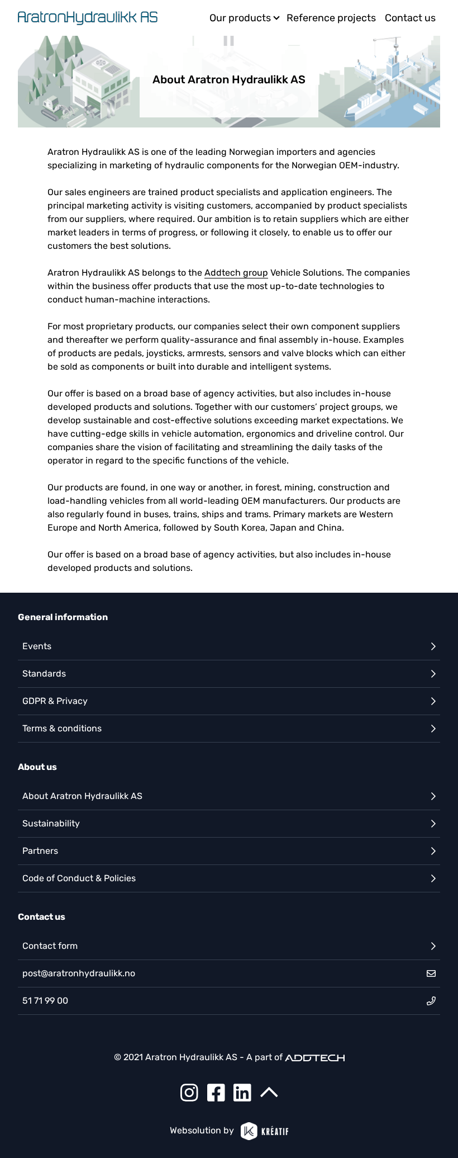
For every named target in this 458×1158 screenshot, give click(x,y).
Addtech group (236, 272)
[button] (229, 646)
